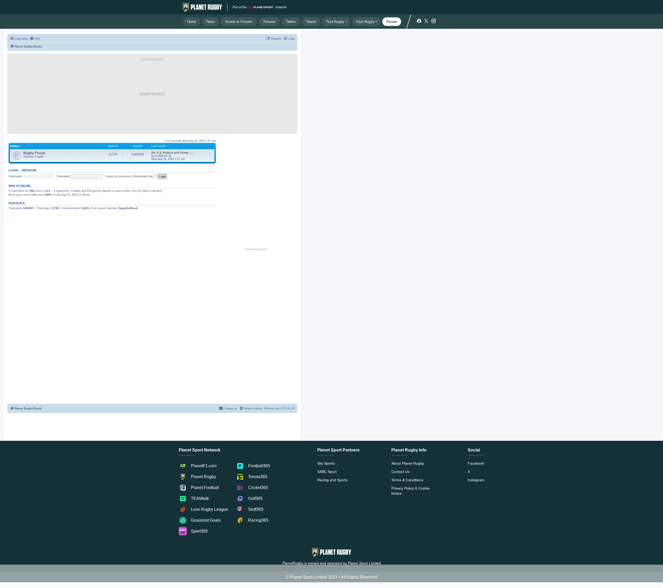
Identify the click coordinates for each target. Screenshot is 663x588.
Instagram (476, 480)
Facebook (476, 463)
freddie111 (161, 155)
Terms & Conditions (407, 480)
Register (29, 170)
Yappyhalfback (128, 208)
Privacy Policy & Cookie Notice (410, 490)
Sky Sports (326, 463)
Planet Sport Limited (364, 563)
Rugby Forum (34, 153)
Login (13, 170)
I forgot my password (118, 176)
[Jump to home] (202, 7)
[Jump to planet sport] (261, 7)
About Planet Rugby (407, 463)
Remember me (143, 176)
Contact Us (400, 472)
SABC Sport (327, 472)
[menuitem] (35, 39)
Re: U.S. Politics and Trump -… (172, 152)
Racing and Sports (332, 480)
